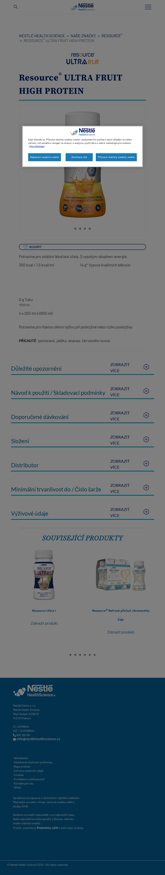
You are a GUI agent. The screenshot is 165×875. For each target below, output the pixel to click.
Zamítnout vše (79, 157)
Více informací (36, 146)
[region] (82, 146)
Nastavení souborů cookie (44, 157)
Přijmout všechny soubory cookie (116, 157)
